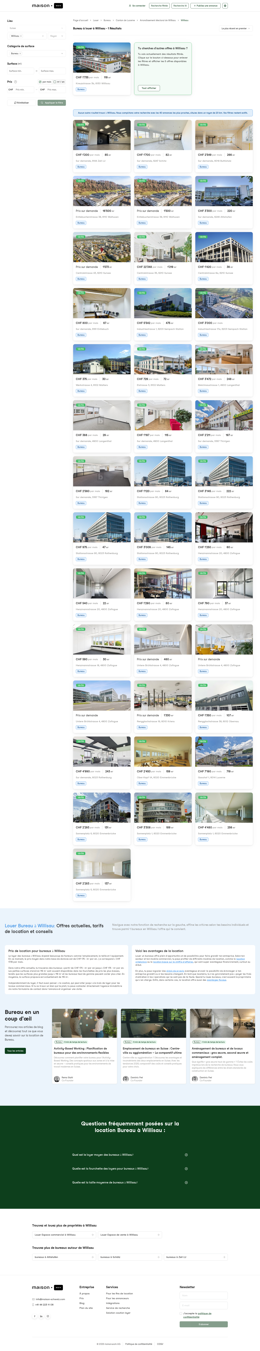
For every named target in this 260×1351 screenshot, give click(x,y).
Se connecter (138, 6)
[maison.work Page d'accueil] (47, 5)
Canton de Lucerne (125, 20)
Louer (96, 20)
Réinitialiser (23, 103)
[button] (16, 36)
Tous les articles (15, 1051)
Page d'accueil (80, 20)
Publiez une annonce (207, 6)
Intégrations (112, 1303)
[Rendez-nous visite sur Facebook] (34, 1316)
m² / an (60, 82)
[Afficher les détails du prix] (15, 81)
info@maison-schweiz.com (50, 1299)
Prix (81, 1298)
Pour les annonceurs (117, 1298)
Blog (81, 1303)
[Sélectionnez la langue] (225, 5)
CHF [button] (10, 89)
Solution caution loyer (118, 1312)
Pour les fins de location (119, 1293)
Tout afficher (149, 88)
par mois (47, 82)
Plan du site (86, 1308)
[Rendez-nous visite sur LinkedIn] (41, 1316)
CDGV (160, 1344)
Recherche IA (180, 6)
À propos (84, 1293)
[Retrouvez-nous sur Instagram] (47, 1316)
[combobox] (36, 28)
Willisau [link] (184, 20)
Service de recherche (118, 1308)
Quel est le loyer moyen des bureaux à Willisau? (102, 1154)
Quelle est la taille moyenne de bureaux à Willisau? (105, 1182)
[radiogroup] (51, 82)
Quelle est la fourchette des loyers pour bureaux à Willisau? (110, 1168)
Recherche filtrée (159, 6)
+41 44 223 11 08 (44, 1304)
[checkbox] (181, 1313)
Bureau (107, 20)
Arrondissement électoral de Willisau (158, 20)
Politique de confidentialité (138, 1344)
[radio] (40, 82)
